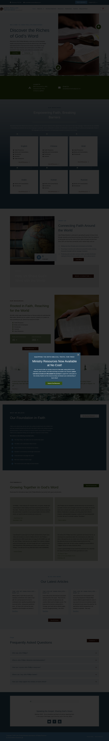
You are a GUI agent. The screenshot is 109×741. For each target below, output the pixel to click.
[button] (78, 354)
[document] (54, 370)
